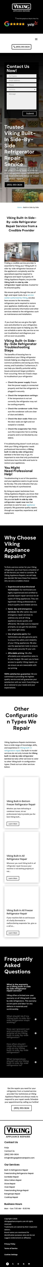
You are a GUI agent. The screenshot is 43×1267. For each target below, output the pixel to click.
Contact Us (9, 1151)
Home (19, 207)
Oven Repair (9, 1187)
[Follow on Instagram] (18, 1264)
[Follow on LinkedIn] (23, 1264)
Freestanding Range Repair (16, 1190)
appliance (31, 505)
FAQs (6, 1147)
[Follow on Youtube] (29, 1264)
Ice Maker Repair (11, 1177)
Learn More (12, 824)
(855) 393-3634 (23, 46)
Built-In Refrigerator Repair (16, 1170)
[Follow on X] (12, 1264)
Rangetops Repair (12, 1194)
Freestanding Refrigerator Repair (19, 1173)
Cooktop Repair (11, 1197)
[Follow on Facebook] (7, 1264)
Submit (30, 113)
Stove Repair (9, 1183)
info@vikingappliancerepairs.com (19, 1158)
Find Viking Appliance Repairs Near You (27, 18)
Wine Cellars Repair (13, 1180)
